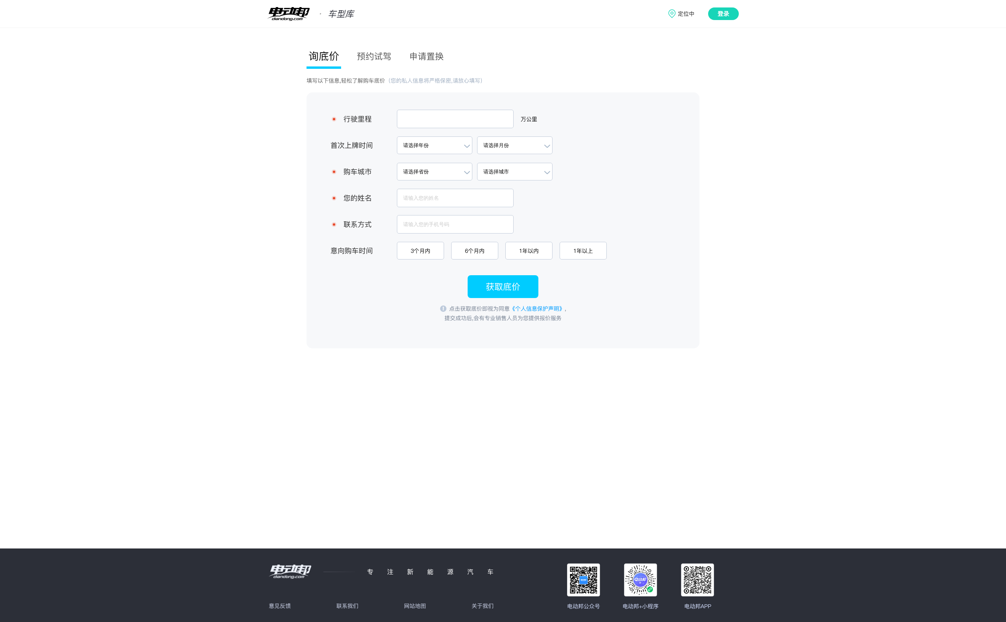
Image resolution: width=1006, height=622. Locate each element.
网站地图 (415, 606)
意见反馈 (280, 606)
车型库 (341, 14)
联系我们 (347, 606)
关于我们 (483, 606)
